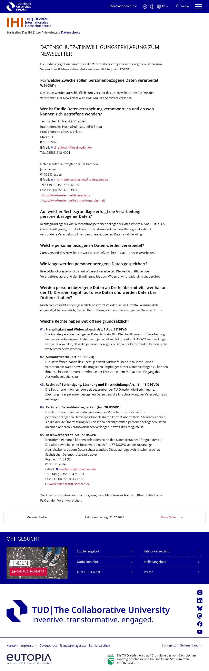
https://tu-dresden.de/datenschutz (66, 195)
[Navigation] (198, 6)
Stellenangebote (155, 562)
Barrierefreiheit (99, 645)
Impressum (28, 645)
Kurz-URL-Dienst (88, 572)
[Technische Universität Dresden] (19, 6)
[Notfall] (145, 7)
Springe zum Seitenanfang (180, 645)
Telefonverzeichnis (157, 551)
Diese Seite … (170, 517)
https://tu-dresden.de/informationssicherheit (73, 200)
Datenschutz (48, 645)
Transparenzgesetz (73, 645)
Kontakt (12, 645)
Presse (148, 572)
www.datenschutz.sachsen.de (69, 484)
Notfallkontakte (88, 562)
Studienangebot (88, 551)
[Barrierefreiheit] (152, 7)
